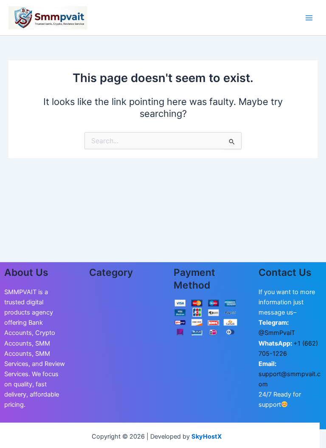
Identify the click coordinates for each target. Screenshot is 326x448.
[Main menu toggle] (309, 17)
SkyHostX (206, 436)
